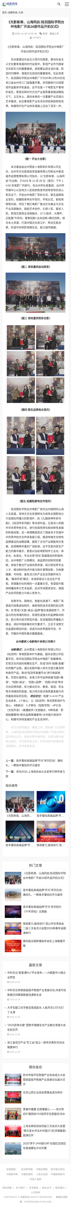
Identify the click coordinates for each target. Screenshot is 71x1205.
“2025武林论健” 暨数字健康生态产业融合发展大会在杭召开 (36, 1027)
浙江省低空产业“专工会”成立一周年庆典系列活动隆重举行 (35, 1045)
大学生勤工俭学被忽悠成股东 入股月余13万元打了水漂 (35, 1010)
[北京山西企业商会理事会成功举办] (13, 1097)
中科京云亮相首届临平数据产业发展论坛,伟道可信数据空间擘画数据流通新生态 (36, 992)
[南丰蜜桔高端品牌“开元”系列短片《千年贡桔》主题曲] (20, 831)
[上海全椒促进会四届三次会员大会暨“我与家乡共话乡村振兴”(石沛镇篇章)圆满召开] (13, 1131)
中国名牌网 (42, 1169)
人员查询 (35, 1192)
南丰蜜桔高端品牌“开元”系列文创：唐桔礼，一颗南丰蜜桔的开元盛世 (43, 892)
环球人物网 (35, 1179)
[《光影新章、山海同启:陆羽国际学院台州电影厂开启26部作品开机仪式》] (20, 802)
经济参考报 (27, 1169)
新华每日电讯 (58, 1169)
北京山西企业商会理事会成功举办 (43, 1092)
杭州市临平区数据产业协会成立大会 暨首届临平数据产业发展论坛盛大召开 (44, 1080)
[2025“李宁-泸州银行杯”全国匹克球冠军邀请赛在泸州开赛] (13, 1148)
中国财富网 (27, 1174)
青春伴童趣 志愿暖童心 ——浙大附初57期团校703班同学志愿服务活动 (44, 1111)
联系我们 (60, 1187)
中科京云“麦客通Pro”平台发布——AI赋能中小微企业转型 (36, 975)
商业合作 (46, 1187)
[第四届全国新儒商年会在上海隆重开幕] (13, 946)
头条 (21, 12)
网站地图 (7, 1187)
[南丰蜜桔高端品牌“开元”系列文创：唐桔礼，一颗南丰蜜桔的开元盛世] (51, 802)
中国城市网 (12, 1174)
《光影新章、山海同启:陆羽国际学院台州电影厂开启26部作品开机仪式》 (44, 875)
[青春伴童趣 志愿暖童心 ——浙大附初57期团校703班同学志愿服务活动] (13, 1114)
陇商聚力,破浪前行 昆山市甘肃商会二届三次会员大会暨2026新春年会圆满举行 (44, 928)
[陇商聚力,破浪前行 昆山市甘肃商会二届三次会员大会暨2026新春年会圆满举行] (51, 831)
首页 (4, 12)
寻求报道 (33, 1187)
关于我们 (20, 1187)
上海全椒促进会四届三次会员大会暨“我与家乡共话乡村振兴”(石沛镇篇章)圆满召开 (44, 1131)
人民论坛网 (42, 1174)
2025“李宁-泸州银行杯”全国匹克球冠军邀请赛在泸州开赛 (44, 1146)
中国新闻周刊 (58, 1174)
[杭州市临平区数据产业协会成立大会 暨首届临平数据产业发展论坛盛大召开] (13, 1080)
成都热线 (28, 4)
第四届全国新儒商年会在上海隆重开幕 (44, 943)
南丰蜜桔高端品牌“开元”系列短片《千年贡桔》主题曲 (42, 909)
